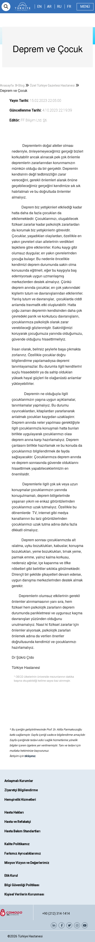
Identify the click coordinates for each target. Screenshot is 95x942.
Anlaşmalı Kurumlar (18, 781)
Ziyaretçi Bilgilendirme (21, 790)
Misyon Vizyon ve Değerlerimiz (26, 862)
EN (39, 6)
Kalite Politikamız (17, 844)
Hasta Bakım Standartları (22, 831)
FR (69, 6)
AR (49, 6)
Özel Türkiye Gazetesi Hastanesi (52, 85)
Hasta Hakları (14, 812)
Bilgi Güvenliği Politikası (21, 885)
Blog (21, 85)
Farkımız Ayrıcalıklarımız (22, 853)
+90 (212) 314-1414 (56, 913)
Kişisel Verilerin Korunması (24, 894)
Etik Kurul (11, 875)
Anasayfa (7, 85)
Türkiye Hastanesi (30, 936)
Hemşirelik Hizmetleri (20, 799)
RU (59, 6)
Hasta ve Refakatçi (17, 821)
